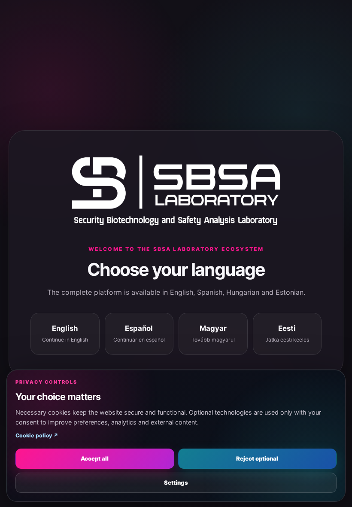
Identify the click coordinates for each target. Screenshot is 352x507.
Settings (176, 482)
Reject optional (257, 458)
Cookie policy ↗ (36, 435)
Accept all (95, 458)
